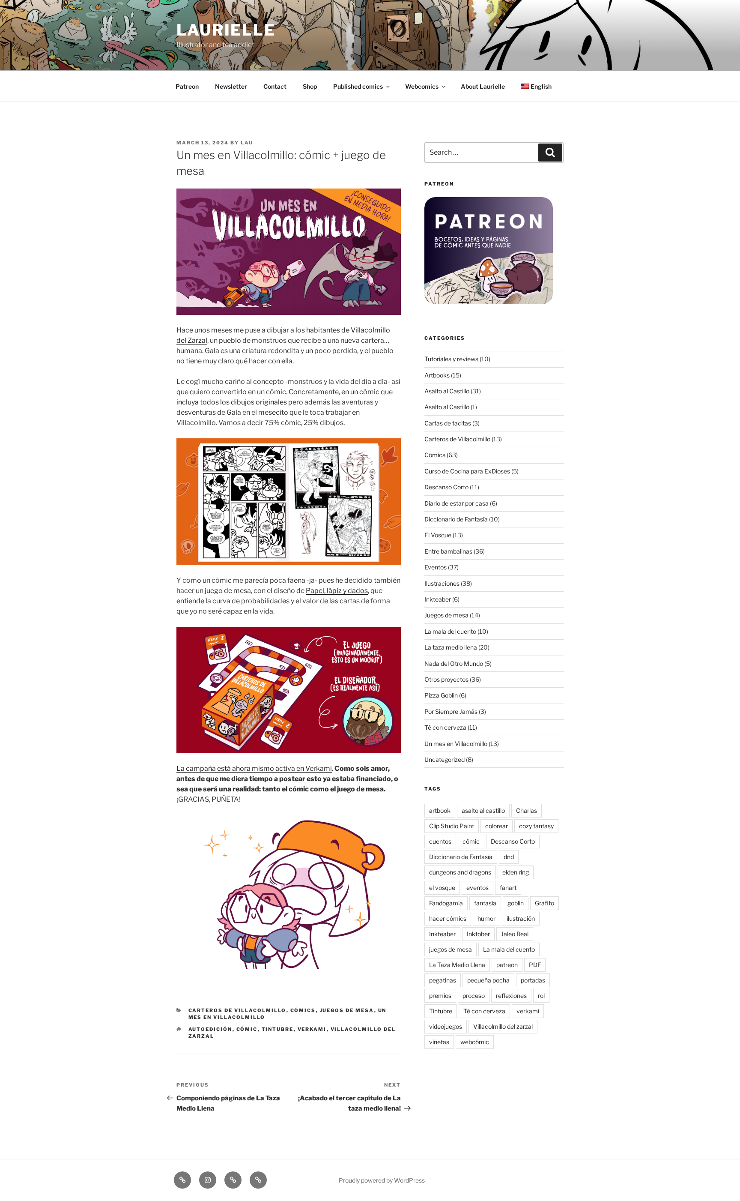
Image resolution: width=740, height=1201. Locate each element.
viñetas (439, 1041)
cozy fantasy (536, 826)
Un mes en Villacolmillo (455, 743)
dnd (509, 856)
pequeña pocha (488, 980)
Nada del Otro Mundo (453, 663)
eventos (477, 887)
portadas (533, 980)
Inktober (478, 933)
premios (440, 995)
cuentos (440, 841)
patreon (507, 964)
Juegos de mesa (347, 1010)
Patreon (187, 86)
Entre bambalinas (448, 551)
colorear (496, 826)
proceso (473, 995)
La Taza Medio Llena (457, 964)
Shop (310, 86)
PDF (535, 964)
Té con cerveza (445, 727)
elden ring (515, 872)
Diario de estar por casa (456, 503)
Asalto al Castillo (446, 391)
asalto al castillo (483, 810)
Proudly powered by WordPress (382, 1180)
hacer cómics (447, 918)
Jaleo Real (514, 933)
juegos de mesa (450, 949)
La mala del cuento (450, 631)
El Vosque (437, 535)
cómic (247, 1029)
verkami (312, 1029)
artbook (440, 810)
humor (486, 918)
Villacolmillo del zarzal (503, 1026)
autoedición (210, 1029)
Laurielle (226, 30)
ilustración (521, 918)
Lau (247, 143)
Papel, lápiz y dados (337, 591)
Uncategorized (444, 759)
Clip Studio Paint (451, 826)
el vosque (442, 887)
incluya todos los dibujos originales (231, 402)
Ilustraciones (442, 583)
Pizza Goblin (441, 695)
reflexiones (511, 995)
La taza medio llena (450, 647)
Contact (274, 86)
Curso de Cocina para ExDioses (467, 471)
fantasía (485, 903)
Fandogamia (446, 903)
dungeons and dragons (460, 872)
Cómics (303, 1010)
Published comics (358, 86)
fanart (508, 887)
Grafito (544, 903)
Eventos (435, 567)
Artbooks (437, 375)
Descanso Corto (446, 487)
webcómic (474, 1041)
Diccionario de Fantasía (456, 519)
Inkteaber (437, 599)
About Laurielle (483, 86)
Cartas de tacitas (447, 423)
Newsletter (231, 86)
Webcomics (422, 86)
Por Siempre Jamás (450, 711)
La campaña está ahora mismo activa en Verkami (254, 768)
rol (541, 995)
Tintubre (278, 1029)
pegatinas (442, 980)
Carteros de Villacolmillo (237, 1010)
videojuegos (445, 1026)
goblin (515, 903)
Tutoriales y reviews (451, 358)
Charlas (526, 810)
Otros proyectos (446, 679)
